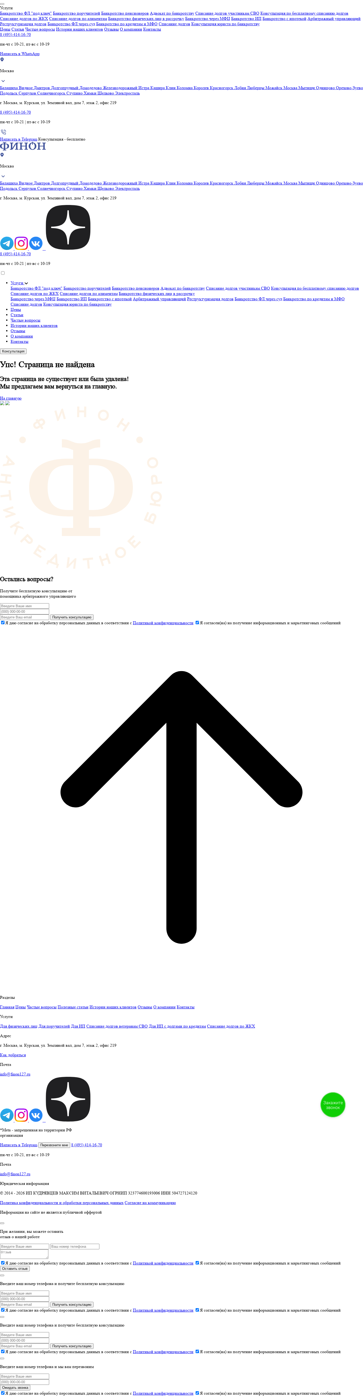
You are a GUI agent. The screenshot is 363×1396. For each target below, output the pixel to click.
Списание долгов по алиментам (78, 18)
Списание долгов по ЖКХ (24, 18)
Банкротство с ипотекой (284, 18)
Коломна (185, 87)
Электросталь (127, 93)
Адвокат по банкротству (172, 13)
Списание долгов (174, 23)
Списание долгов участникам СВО (227, 13)
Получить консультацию (71, 617)
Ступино (75, 93)
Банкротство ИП (246, 18)
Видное (26, 87)
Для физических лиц (18, 1026)
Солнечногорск (51, 93)
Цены (5, 29)
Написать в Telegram (18, 139)
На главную (11, 398)
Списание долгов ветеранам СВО (117, 1026)
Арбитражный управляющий (334, 18)
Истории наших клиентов (79, 29)
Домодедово (91, 87)
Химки (91, 93)
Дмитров (42, 87)
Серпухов (28, 93)
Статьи (17, 29)
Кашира (158, 87)
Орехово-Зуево (349, 87)
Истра (144, 87)
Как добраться (13, 1054)
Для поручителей (54, 1026)
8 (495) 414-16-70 (15, 34)
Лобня (240, 87)
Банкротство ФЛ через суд (71, 23)
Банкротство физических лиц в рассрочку (146, 18)
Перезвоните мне (54, 1145)
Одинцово (326, 87)
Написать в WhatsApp (20, 53)
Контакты (152, 29)
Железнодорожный (120, 87)
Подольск (9, 93)
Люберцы (256, 87)
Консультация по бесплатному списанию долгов (304, 13)
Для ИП (78, 1026)
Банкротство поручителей (76, 13)
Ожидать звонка (15, 1388)
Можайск (274, 87)
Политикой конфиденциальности (163, 622)
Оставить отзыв (15, 1269)
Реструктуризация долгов (23, 23)
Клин (171, 87)
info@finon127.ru (15, 1074)
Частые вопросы (40, 29)
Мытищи (307, 87)
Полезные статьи (73, 1006)
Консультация (13, 351)
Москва (291, 87)
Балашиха (9, 87)
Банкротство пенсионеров (125, 13)
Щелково (106, 93)
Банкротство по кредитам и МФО (127, 23)
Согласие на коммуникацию (150, 1202)
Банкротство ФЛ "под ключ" (26, 13)
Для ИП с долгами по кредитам (177, 1026)
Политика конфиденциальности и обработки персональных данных (62, 1202)
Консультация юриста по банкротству (225, 23)
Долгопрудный (65, 87)
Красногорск (222, 87)
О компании (131, 29)
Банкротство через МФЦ (207, 18)
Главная (7, 1006)
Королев (202, 87)
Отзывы (111, 29)
